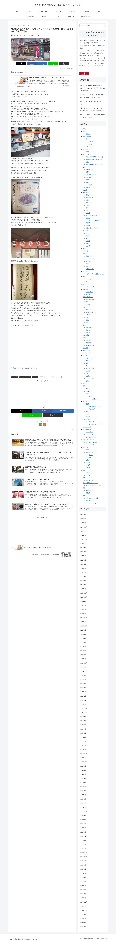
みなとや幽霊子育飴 (27, 325)
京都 (17, 377)
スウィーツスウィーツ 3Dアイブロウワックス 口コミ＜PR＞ (92, 116)
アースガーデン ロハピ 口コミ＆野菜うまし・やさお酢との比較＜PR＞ (92, 96)
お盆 (21, 377)
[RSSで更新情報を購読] (44, 424)
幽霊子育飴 (42, 377)
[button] (64, 63)
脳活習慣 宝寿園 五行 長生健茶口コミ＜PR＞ (92, 103)
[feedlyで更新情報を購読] (40, 424)
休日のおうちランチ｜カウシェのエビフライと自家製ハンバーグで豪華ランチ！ (92, 109)
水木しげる (49, 377)
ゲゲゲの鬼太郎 (57, 377)
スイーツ (35, 377)
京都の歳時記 (28, 377)
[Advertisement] (42, 393)
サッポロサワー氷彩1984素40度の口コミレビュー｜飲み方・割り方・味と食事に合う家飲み (92, 88)
